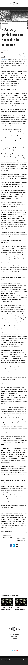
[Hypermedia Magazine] (14, 3)
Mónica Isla (5, 48)
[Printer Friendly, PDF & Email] (26, 531)
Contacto (14, 640)
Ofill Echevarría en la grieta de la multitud (20, 608)
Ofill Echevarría (7, 531)
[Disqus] (14, 570)
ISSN (14, 643)
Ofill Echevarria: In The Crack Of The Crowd (7, 608)
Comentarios (14, 638)
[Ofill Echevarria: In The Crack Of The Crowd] (7, 602)
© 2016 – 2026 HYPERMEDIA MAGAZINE (14, 647)
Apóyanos (14, 645)
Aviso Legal (14, 636)
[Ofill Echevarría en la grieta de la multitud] (21, 602)
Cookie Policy (8, 661)
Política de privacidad (14, 634)
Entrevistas (5, 23)
